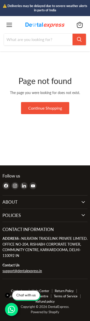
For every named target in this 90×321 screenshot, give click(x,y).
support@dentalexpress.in (22, 271)
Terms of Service (66, 296)
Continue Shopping (45, 108)
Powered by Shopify (45, 312)
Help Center (40, 291)
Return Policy (64, 291)
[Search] (79, 39)
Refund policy (45, 301)
